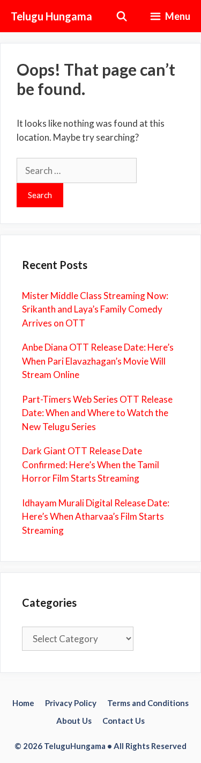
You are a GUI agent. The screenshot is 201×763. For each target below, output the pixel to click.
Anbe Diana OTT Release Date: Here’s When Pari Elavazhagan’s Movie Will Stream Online (98, 360)
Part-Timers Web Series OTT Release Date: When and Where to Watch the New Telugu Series (97, 413)
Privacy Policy (70, 703)
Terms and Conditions (148, 703)
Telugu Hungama (51, 16)
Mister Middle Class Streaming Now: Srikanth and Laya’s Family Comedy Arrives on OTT (95, 309)
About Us (74, 720)
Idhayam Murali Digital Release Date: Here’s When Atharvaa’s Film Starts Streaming (95, 516)
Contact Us (123, 720)
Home (23, 703)
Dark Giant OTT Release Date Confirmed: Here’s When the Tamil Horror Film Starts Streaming (90, 464)
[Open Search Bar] (122, 16)
